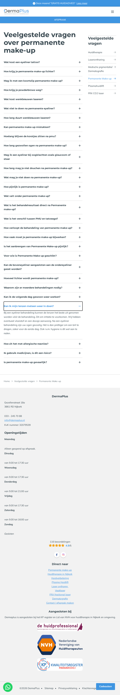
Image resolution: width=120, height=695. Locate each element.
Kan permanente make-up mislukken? (27, 127)
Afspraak (60, 19)
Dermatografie (60, 598)
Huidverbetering (60, 578)
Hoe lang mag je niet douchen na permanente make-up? (38, 168)
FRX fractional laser (60, 594)
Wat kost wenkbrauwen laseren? (23, 99)
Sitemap (49, 688)
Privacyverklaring (67, 688)
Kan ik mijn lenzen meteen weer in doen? (29, 306)
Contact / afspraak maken (60, 602)
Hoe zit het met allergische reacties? (26, 343)
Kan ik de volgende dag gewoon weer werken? (32, 296)
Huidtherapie (95, 52)
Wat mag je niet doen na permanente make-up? (33, 177)
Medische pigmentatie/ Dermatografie (100, 69)
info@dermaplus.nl (14, 420)
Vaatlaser (60, 590)
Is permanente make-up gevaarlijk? (25, 362)
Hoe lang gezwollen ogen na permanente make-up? (35, 145)
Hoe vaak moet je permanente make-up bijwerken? (35, 237)
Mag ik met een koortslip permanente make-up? (33, 80)
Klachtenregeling (91, 688)
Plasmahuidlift (96, 85)
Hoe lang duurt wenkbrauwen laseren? (27, 117)
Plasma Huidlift (60, 582)
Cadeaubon (105, 686)
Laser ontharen (60, 586)
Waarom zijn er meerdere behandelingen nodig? (33, 287)
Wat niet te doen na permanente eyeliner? (29, 108)
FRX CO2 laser (96, 93)
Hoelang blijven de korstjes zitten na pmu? (30, 136)
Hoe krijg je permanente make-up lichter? (29, 71)
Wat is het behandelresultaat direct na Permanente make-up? (35, 207)
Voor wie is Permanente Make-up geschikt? (30, 255)
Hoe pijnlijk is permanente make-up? (26, 186)
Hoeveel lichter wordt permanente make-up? (31, 278)
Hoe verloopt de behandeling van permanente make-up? (38, 227)
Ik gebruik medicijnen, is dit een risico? (28, 352)
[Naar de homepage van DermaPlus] (16, 11)
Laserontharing (96, 59)
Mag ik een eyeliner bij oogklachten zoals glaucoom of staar (37, 156)
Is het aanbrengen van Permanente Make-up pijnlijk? (36, 246)
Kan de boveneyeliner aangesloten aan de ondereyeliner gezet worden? (38, 266)
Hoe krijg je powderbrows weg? (23, 89)
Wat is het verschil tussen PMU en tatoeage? (31, 218)
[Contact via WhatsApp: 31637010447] (8, 687)
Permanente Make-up (100, 78)
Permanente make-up (60, 570)
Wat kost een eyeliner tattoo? (22, 62)
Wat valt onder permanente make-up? (27, 196)
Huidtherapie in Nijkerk (60, 574)
